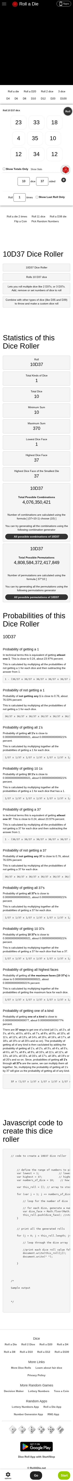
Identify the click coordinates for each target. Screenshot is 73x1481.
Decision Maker (14, 1391)
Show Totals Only (17, 168)
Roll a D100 (62, 1351)
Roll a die (13, 91)
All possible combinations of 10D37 (36, 536)
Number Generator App (28, 1414)
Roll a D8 (9, 1351)
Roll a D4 (62, 1344)
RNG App (53, 1414)
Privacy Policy (36, 1375)
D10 (33, 98)
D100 (63, 98)
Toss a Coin (61, 1391)
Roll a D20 (30, 91)
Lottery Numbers (38, 1391)
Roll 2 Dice (28, 1344)
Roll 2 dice (47, 91)
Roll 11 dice (38, 216)
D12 (43, 98)
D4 (8, 98)
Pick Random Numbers (45, 221)
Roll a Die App (52, 1406)
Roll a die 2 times (17, 216)
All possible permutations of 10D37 (36, 597)
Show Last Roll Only (52, 196)
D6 (16, 98)
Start (64, 1475)
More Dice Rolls (21, 1367)
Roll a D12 (43, 1351)
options (8, 1475)
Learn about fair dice (49, 1367)
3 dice (61, 91)
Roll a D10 (26, 1351)
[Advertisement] (36, 46)
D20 (53, 98)
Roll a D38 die (58, 216)
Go (36, 1475)
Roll (67, 111)
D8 (24, 98)
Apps (64, 3)
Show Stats (36, 169)
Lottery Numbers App (25, 1406)
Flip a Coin (20, 221)
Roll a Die (28, 3)
